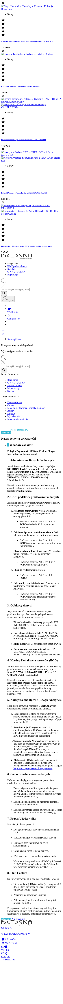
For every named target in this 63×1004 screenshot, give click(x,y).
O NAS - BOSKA (16, 382)
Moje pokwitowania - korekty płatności (26, 408)
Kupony (11, 413)
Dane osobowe (14, 402)
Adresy (10, 410)
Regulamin (12, 380)
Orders (10, 405)
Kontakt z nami (14, 385)
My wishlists (13, 416)
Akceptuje (6, 432)
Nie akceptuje (18, 919)
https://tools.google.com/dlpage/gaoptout (32, 768)
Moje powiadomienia (17, 419)
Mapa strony (13, 388)
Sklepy (10, 391)
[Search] (4, 293)
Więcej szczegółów (19, 429)
